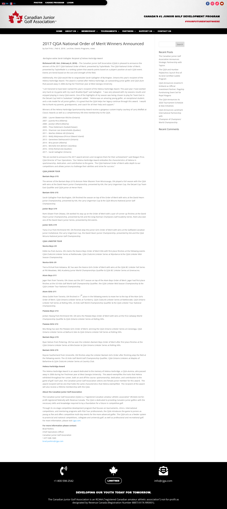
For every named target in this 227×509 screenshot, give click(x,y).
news (92, 48)
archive (70, 48)
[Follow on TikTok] (217, 3)
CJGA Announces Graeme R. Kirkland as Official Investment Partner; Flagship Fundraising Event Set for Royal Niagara (171, 89)
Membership (88, 31)
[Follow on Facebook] (208, 3)
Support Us (145, 31)
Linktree (113, 481)
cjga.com (77, 420)
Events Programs (82, 48)
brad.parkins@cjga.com (53, 441)
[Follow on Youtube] (222, 3)
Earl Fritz (49, 48)
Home (59, 31)
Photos (38, 3)
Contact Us (164, 31)
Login (70, 3)
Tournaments (109, 31)
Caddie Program (54, 3)
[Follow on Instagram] (212, 3)
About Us (70, 31)
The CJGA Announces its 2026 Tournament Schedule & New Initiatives (171, 102)
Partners (127, 31)
